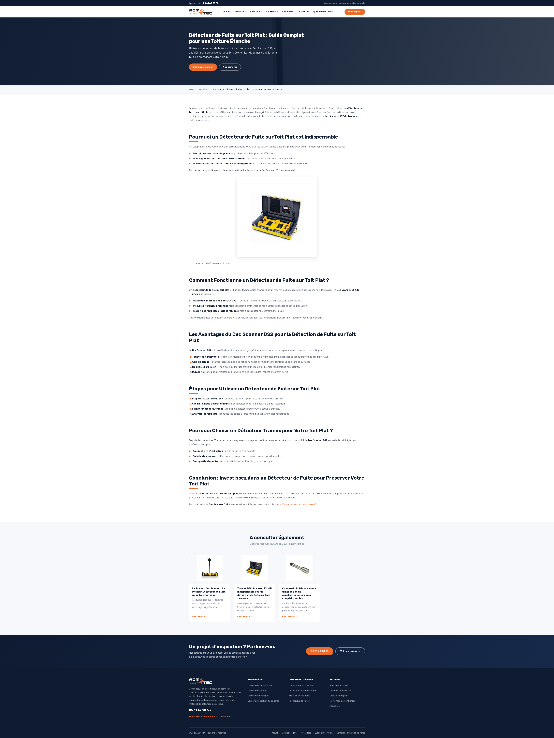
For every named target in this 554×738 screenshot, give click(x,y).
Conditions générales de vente (350, 732)
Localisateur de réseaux (301, 685)
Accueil (227, 11)
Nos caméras (230, 67)
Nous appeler (355, 12)
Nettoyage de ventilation (342, 700)
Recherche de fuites (299, 700)
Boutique (272, 11)
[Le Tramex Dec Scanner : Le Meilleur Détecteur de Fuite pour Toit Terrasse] (209, 587)
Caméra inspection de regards (263, 700)
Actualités (303, 11)
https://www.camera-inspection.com (295, 504)
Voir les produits (350, 651)
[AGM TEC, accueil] (201, 12)
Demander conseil (203, 67)
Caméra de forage (257, 690)
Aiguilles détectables (299, 695)
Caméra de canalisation (260, 685)
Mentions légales (289, 732)
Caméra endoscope (258, 695)
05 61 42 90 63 (211, 3)
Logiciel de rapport (339, 695)
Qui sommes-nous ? (323, 11)
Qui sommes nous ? (324, 732)
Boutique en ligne (339, 685)
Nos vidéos (288, 11)
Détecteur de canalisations (302, 690)
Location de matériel (340, 690)
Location (255, 11)
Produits (239, 11)
